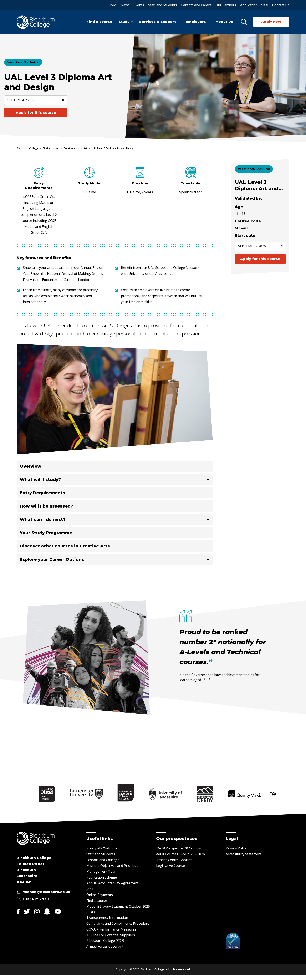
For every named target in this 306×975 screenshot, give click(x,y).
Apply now (271, 22)
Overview (30, 466)
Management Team (101, 871)
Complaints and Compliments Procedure (117, 923)
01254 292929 (36, 899)
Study (124, 22)
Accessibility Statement (243, 854)
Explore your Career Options (52, 559)
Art (85, 148)
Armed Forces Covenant (104, 946)
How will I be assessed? (46, 506)
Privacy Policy (236, 848)
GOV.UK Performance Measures (111, 929)
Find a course (99, 22)
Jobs (113, 5)
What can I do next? (43, 519)
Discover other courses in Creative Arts (65, 546)
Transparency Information (107, 917)
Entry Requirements (42, 492)
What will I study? (40, 479)
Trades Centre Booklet (174, 860)
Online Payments (99, 894)
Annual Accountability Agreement (112, 883)
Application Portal (254, 5)
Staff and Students (162, 5)
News (125, 5)
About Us (224, 22)
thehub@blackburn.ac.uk (46, 892)
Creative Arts (71, 148)
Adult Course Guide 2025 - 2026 (180, 854)
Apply (36, 113)
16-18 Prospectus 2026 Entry (178, 848)
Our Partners (225, 5)
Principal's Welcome (101, 848)
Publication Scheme (101, 877)
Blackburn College (27, 148)
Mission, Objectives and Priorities (112, 865)
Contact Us (280, 5)
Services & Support (157, 22)
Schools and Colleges (102, 860)
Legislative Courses (171, 865)
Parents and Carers (196, 5)
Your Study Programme (46, 532)
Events (139, 5)
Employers (196, 22)
